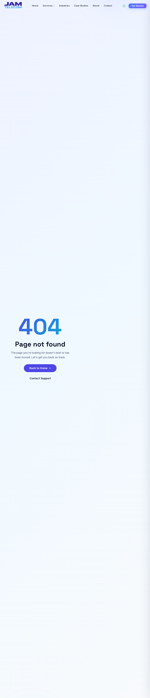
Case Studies (81, 5)
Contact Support (40, 378)
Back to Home (38, 368)
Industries (64, 5)
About (96, 5)
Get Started (138, 6)
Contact (108, 5)
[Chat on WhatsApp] (124, 6)
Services (47, 5)
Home (35, 5)
